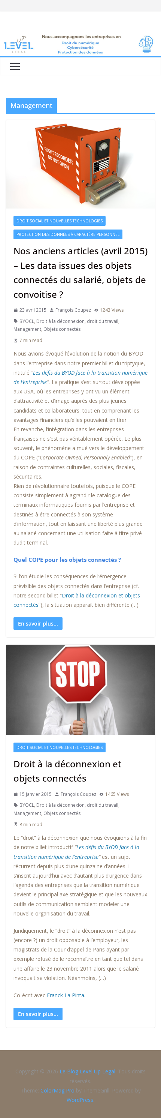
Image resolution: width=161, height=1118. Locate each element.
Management (27, 329)
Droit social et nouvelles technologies (59, 221)
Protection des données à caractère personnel (67, 234)
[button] (13, 1104)
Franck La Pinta (65, 995)
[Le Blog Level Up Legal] (80, 38)
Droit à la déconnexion (60, 321)
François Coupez (73, 310)
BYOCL (26, 321)
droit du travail (102, 321)
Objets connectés (61, 329)
